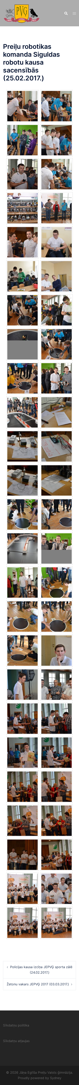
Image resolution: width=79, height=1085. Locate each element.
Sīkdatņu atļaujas (16, 1041)
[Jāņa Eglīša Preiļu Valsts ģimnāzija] (21, 13)
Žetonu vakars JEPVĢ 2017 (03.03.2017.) (38, 984)
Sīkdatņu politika (16, 1025)
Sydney (55, 1078)
